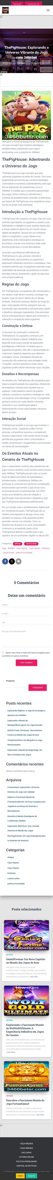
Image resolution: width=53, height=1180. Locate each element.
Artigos (17, 543)
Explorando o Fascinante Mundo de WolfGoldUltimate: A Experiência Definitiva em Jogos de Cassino (25, 1030)
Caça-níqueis (21, 548)
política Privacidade (24, 553)
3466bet (11, 548)
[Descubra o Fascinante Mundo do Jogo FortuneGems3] (26, 1076)
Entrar (20, 1176)
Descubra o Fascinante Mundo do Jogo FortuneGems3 (25, 1102)
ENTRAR (17, 4)
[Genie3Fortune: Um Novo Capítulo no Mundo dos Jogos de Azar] (26, 935)
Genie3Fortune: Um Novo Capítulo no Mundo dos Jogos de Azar (25, 961)
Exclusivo (46, 548)
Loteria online (8, 553)
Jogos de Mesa (31, 543)
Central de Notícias (26, 1166)
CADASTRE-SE (33, 4)
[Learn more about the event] (26, 22)
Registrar (31, 1176)
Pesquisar (10, 681)
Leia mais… (34, 977)
